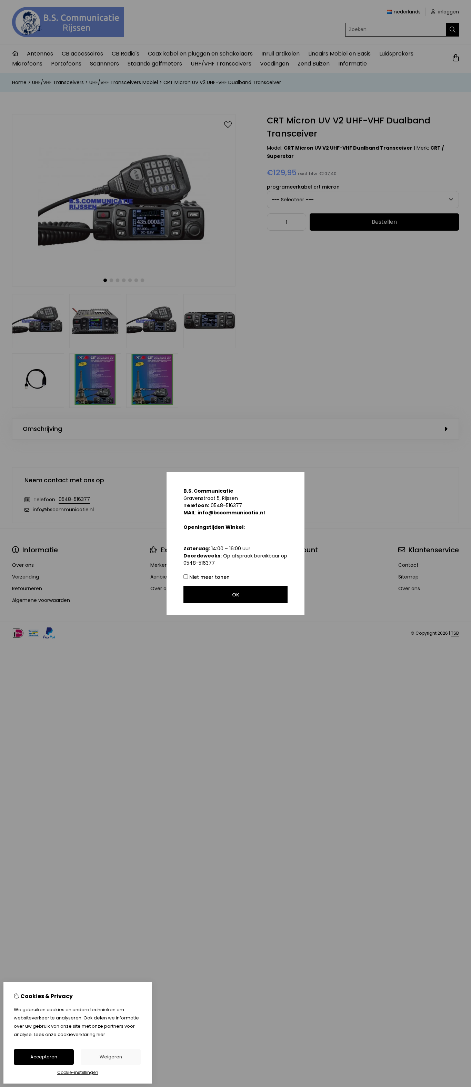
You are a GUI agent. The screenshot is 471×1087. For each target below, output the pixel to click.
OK (235, 594)
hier (101, 1034)
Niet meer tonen (209, 577)
